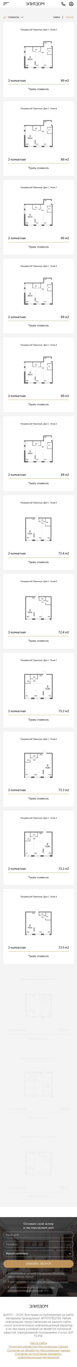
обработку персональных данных (49, 1281)
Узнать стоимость (38, 89)
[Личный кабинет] (71, 4)
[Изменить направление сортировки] (5, 18)
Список (69, 17)
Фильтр (38, 1357)
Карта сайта (38, 1343)
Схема (56, 17)
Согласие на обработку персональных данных (38, 1350)
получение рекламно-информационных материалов (31, 1289)
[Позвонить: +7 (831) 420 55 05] (63, 4)
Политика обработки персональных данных (38, 1346)
